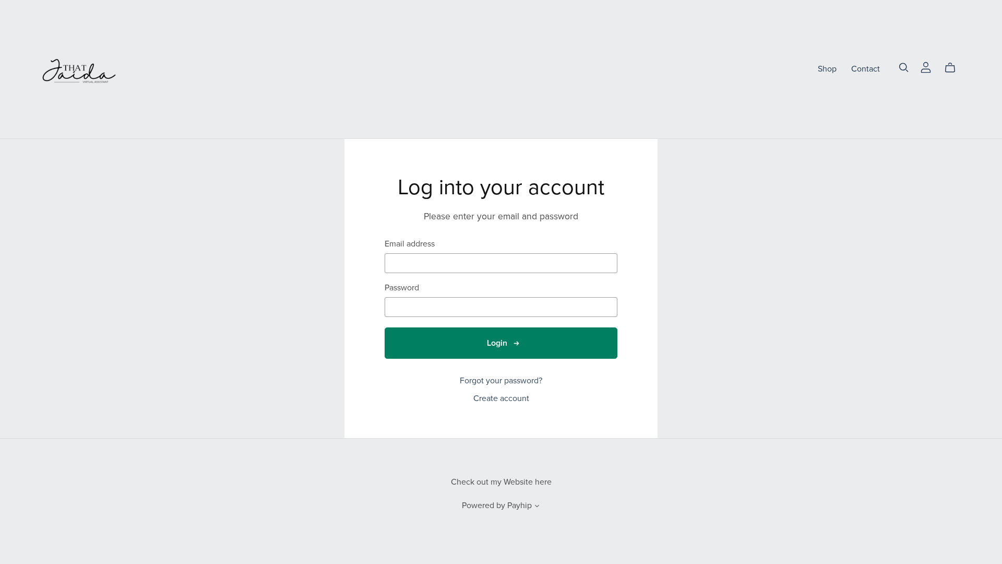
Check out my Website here (501, 482)
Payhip (519, 505)
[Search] (904, 68)
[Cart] (954, 68)
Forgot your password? (501, 380)
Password (402, 288)
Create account (501, 398)
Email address (410, 244)
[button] (537, 507)
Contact (865, 69)
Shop (827, 69)
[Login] (926, 67)
